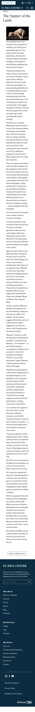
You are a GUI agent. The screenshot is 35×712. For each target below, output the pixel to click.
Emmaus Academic (10, 653)
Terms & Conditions (12, 683)
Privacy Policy (10, 688)
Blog (5, 610)
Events (5, 602)
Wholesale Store (9, 657)
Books (5, 606)
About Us (6, 646)
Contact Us (7, 661)
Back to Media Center (17, 553)
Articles (5, 11)
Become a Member (10, 595)
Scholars (6, 633)
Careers (6, 664)
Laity (5, 630)
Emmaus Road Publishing (12, 650)
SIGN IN (24, 3)
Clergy (5, 626)
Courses (6, 599)
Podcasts (6, 613)
